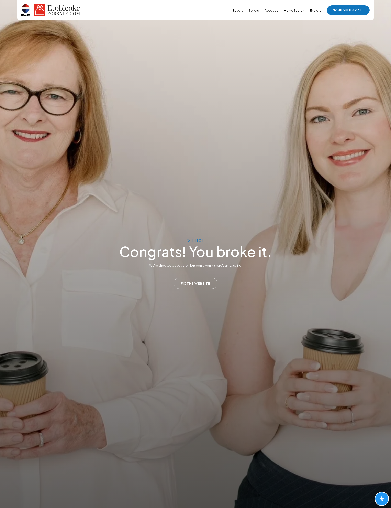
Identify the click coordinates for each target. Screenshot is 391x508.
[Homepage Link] (50, 10)
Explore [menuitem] (316, 10)
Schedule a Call (348, 10)
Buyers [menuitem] (238, 10)
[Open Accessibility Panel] (382, 499)
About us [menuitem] (271, 10)
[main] (195, 254)
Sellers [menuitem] (254, 10)
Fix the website (195, 283)
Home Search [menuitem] (294, 10)
